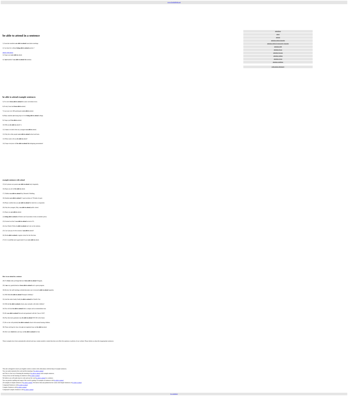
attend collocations (8, 52)
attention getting (278, 56)
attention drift (278, 46)
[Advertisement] (55, 17)
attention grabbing (278, 62)
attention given (278, 59)
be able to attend (38, 371)
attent (277, 34)
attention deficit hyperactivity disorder (278, 43)
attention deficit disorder (278, 40)
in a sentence (174, 394)
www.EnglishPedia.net (174, 2)
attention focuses (278, 53)
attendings (278, 31)
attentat (278, 37)
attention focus (278, 50)
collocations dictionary (278, 67)
